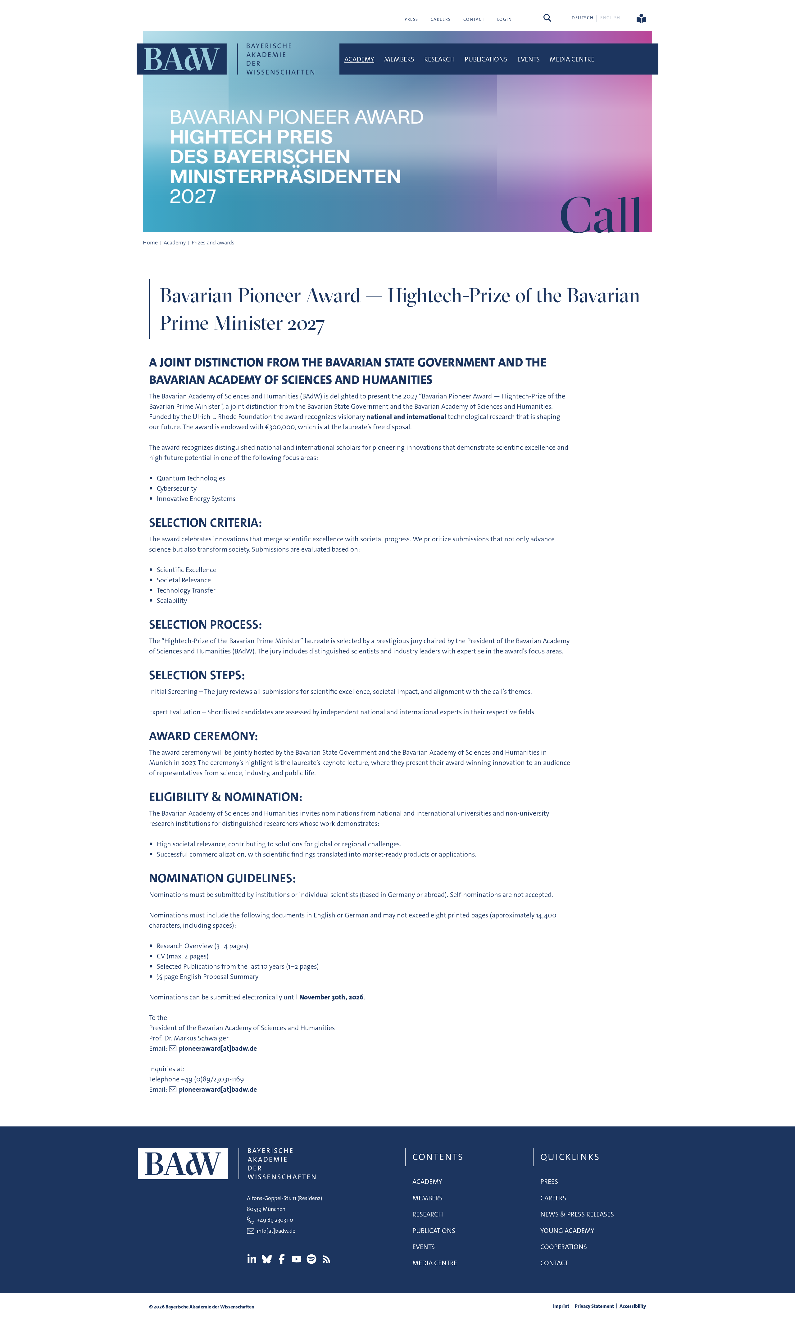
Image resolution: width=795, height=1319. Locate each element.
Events (528, 59)
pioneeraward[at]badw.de (218, 1048)
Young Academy (567, 1230)
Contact (474, 19)
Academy (359, 59)
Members (399, 59)
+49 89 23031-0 (275, 1220)
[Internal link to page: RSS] (326, 1259)
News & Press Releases (577, 1214)
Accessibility (633, 1306)
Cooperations (563, 1246)
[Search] (547, 17)
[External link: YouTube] (296, 1259)
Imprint (561, 1306)
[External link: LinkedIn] (251, 1259)
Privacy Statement (594, 1306)
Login (504, 19)
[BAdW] (225, 59)
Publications (486, 59)
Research (439, 59)
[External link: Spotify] (311, 1259)
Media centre (572, 59)
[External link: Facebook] (281, 1259)
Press (411, 19)
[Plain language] (641, 17)
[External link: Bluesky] (266, 1259)
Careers (441, 19)
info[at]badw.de (276, 1231)
